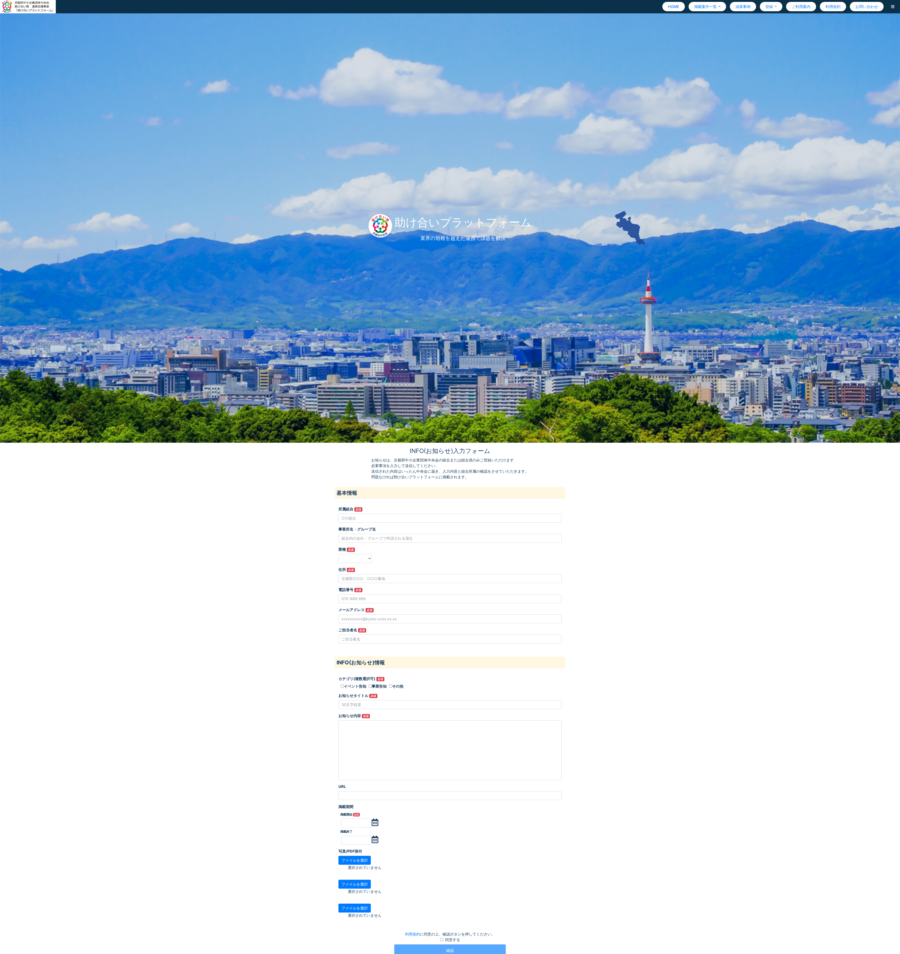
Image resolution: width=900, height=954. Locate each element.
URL (342, 786)
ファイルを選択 (354, 860)
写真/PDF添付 (350, 851)
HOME (673, 6)
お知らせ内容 (353, 715)
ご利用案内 (801, 6)
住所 (346, 569)
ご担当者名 (351, 630)
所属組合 (349, 509)
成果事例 (742, 6)
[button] (892, 6)
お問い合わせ (866, 6)
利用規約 (832, 6)
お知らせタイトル (357, 695)
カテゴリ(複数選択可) (360, 678)
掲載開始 (349, 814)
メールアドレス (355, 609)
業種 (346, 549)
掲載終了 (346, 831)
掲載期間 (345, 806)
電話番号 (349, 589)
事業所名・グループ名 (357, 529)
